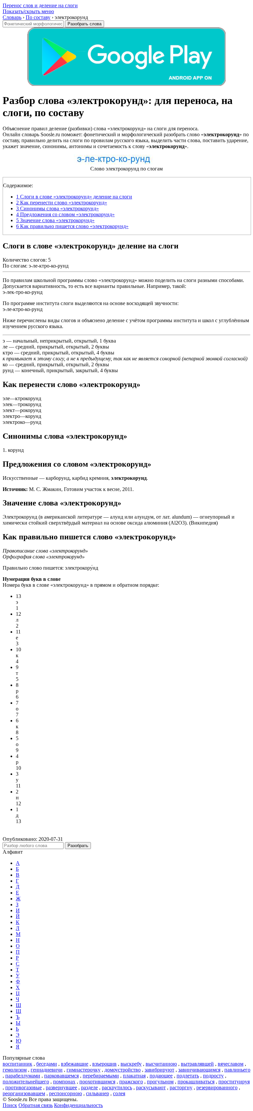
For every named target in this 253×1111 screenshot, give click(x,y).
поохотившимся (97, 1081)
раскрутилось (117, 1087)
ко (5, 364)
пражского (131, 1081)
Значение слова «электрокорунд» (55, 220)
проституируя (234, 1081)
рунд (8, 370)
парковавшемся (61, 1075)
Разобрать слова (84, 23)
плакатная (134, 1075)
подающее (161, 1075)
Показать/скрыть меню (28, 11)
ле (5, 346)
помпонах (64, 1081)
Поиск (10, 1105)
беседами (46, 1064)
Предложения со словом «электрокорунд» (65, 214)
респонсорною (65, 1093)
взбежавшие (74, 1064)
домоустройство (122, 1069)
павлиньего (237, 1069)
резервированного (217, 1087)
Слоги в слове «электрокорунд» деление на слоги (74, 196)
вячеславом (230, 1064)
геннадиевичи (47, 1069)
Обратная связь (35, 1105)
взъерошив (104, 1064)
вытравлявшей (197, 1064)
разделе (89, 1087)
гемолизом (15, 1069)
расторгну (181, 1087)
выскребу (131, 1064)
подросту (213, 1075)
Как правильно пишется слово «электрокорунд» (72, 226)
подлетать (188, 1075)
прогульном (160, 1081)
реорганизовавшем (24, 1093)
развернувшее (61, 1087)
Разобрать (78, 845)
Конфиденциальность (78, 1105)
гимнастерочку (83, 1069)
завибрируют (159, 1069)
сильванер (97, 1093)
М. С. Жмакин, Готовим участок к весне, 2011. (68, 489)
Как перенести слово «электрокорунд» (61, 202)
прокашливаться (196, 1081)
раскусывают (151, 1087)
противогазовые (23, 1087)
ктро (8, 352)
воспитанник (17, 1064)
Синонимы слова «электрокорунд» (57, 208)
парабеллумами (22, 1075)
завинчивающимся (199, 1069)
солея (119, 1093)
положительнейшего (26, 1081)
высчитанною (161, 1064)
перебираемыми (101, 1075)
